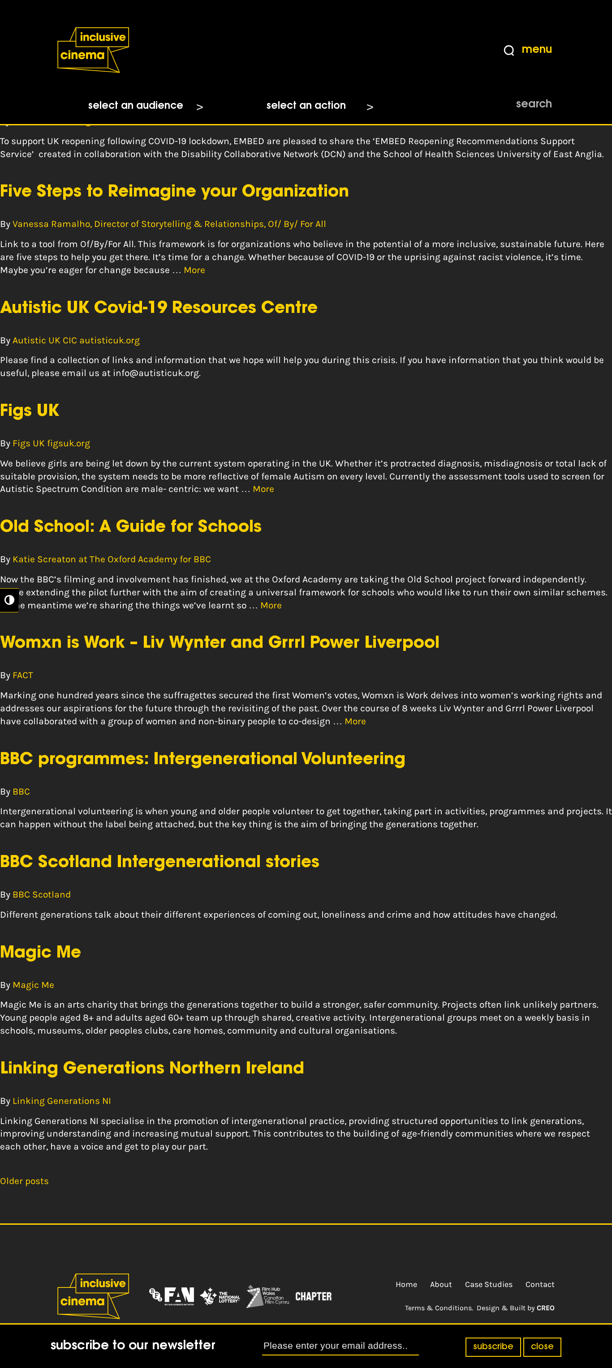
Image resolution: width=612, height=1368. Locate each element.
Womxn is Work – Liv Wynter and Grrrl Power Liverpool (220, 644)
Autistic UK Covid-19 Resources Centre (159, 309)
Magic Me (40, 953)
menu (537, 50)
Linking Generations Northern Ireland (152, 1069)
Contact (540, 1284)
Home (406, 1284)
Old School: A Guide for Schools (131, 528)
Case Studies (489, 1284)
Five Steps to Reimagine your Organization (174, 192)
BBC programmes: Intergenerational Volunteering (202, 760)
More (194, 270)
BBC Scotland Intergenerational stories (159, 863)
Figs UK (29, 412)
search (534, 104)
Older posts (24, 1181)
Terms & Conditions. (439, 1308)
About (441, 1284)
